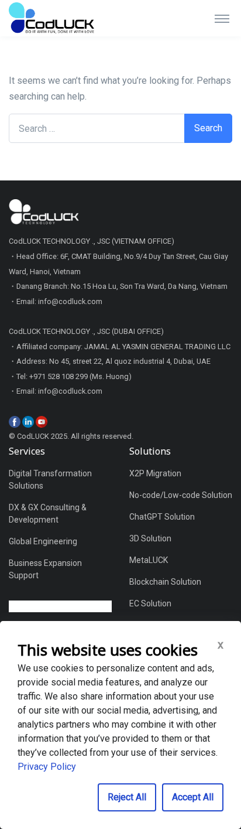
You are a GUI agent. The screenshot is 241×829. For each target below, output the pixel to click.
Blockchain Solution (165, 581)
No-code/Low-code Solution (180, 495)
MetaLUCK (148, 560)
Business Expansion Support (45, 569)
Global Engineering (43, 541)
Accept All (193, 797)
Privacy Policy (47, 766)
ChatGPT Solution (162, 516)
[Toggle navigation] (222, 18)
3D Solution (150, 538)
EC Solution (150, 603)
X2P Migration (155, 473)
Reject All (127, 797)
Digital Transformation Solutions (50, 479)
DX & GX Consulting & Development (48, 513)
